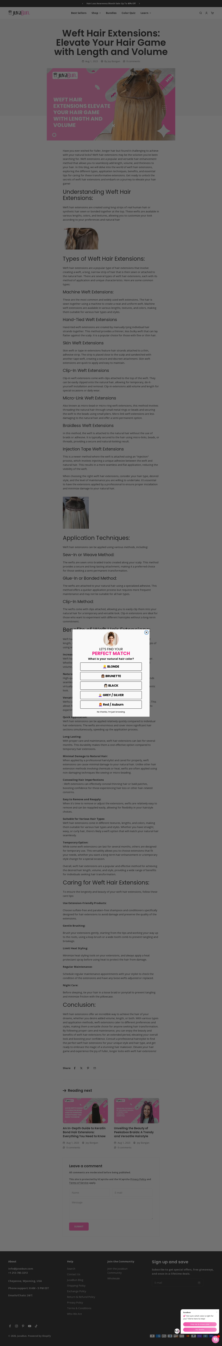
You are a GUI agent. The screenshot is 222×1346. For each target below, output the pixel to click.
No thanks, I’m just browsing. (111, 712)
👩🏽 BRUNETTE (111, 676)
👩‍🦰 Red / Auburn (111, 704)
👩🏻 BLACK (111, 685)
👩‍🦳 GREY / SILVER (111, 695)
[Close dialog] (146, 632)
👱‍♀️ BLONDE (111, 666)
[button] (215, 1339)
